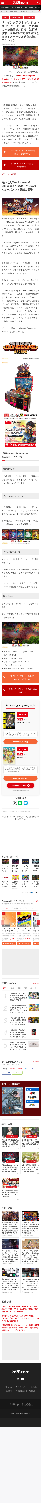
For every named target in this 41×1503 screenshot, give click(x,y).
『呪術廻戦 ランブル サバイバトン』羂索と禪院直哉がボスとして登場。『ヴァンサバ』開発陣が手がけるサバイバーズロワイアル (18, 1021)
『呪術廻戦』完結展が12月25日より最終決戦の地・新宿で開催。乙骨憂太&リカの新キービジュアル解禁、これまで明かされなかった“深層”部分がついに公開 (18, 1033)
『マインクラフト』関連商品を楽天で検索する (22, 165)
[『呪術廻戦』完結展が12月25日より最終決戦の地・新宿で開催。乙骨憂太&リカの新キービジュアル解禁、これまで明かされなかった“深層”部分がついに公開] (33, 1032)
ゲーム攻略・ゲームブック (20, 908)
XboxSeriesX (17, 1073)
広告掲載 (32, 1391)
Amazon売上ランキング (13, 901)
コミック (35, 908)
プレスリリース (29, 17)
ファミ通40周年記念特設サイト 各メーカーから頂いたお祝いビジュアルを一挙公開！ (10, 1193)
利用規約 (34, 1387)
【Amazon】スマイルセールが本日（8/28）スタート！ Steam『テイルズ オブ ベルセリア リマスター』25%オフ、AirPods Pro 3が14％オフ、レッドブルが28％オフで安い (10, 1284)
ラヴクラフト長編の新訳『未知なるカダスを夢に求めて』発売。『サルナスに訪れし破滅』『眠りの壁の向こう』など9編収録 (20, 1309)
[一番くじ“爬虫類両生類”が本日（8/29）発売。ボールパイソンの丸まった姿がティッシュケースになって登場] (33, 1044)
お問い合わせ (8, 1387)
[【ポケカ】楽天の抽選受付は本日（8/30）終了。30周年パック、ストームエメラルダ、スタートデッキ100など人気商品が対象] (33, 1007)
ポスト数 (33, 988)
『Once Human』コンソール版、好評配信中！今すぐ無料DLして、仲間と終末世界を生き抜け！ (10, 1168)
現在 (4, 988)
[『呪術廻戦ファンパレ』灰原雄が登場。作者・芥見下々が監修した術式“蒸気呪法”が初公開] (33, 995)
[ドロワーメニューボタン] (2, 2)
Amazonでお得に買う (20, 741)
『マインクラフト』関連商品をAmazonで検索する (22, 152)
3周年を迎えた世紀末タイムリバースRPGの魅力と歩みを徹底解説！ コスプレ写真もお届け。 (30, 1168)
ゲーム (5, 908)
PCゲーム (24, 7)
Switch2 (7, 7)
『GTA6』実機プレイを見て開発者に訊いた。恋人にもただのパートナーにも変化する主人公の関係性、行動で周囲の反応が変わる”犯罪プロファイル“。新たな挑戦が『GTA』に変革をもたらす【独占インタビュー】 (10, 1227)
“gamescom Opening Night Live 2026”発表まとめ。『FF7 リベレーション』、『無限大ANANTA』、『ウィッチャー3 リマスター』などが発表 (30, 1284)
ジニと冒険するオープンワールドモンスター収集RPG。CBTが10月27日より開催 (30, 1143)
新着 (2, 7)
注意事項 (9, 1391)
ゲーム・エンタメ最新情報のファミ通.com (13, 11)
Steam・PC (6, 1073)
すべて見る (36, 901)
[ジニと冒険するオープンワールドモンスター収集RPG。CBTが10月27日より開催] (30, 1132)
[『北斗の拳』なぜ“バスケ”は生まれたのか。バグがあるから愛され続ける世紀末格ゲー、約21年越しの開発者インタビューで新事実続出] (30, 1216)
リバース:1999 (31, 1162)
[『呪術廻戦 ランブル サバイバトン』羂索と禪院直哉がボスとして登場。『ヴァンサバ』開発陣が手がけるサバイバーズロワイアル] (33, 1020)
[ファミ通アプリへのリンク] (14, 1404)
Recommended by (26, 892)
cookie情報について (20, 1391)
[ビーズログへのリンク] (27, 1404)
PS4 (31, 1069)
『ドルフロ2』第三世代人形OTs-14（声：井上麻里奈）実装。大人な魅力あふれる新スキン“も (10, 1143)
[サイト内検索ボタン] (38, 2)
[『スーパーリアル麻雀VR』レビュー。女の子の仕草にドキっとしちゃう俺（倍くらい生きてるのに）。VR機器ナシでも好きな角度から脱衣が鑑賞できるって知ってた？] (30, 1244)
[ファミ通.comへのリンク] (20, 2)
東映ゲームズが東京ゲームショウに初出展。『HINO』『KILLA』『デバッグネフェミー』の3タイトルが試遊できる (20, 1318)
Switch (13, 7)
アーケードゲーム (16, 17)
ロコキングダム (31, 1136)
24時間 (12, 988)
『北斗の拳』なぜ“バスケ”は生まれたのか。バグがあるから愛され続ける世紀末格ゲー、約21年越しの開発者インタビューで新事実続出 (30, 1227)
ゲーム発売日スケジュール (14, 1061)
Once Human (10, 1162)
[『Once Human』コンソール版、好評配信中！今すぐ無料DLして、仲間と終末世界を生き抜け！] (10, 1157)
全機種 (5, 1069)
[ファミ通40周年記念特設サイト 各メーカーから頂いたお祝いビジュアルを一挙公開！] (10, 1182)
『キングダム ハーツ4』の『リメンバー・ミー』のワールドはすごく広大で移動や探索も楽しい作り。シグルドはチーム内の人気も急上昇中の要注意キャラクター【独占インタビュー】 (10, 1256)
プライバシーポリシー (22, 1387)
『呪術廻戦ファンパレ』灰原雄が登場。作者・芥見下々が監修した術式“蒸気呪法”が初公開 (18, 996)
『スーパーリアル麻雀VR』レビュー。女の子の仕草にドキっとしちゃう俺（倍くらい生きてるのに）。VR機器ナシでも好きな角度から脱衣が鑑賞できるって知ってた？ (30, 1256)
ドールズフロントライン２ (12, 1136)
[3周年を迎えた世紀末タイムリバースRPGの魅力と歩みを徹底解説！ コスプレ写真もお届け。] (30, 1157)
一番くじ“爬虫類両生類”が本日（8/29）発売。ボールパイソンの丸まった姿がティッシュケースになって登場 (18, 1045)
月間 (25, 988)
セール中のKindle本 (20, 785)
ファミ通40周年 (11, 1187)
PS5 (18, 7)
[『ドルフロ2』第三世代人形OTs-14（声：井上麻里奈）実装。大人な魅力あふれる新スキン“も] (10, 1132)
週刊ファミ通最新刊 (11, 1084)
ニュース (30, 11)
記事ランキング (9, 983)
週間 (19, 988)
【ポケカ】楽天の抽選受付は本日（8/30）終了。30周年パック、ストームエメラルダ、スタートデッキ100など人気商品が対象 (18, 1008)
